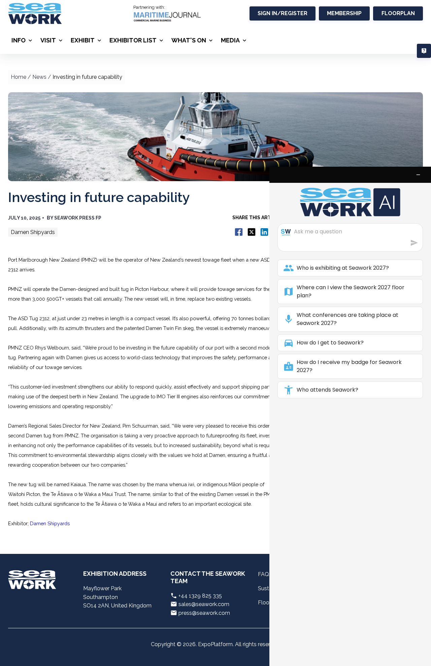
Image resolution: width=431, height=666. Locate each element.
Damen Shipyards (50, 523)
